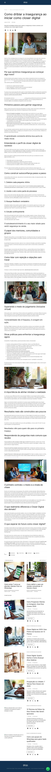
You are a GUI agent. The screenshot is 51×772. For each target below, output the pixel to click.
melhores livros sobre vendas (23, 218)
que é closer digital (10, 81)
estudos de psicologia (19, 98)
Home (5, 9)
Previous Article (9, 560)
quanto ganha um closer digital (11, 456)
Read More (30, 618)
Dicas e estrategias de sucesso (17, 9)
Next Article (43, 560)
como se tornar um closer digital (11, 278)
